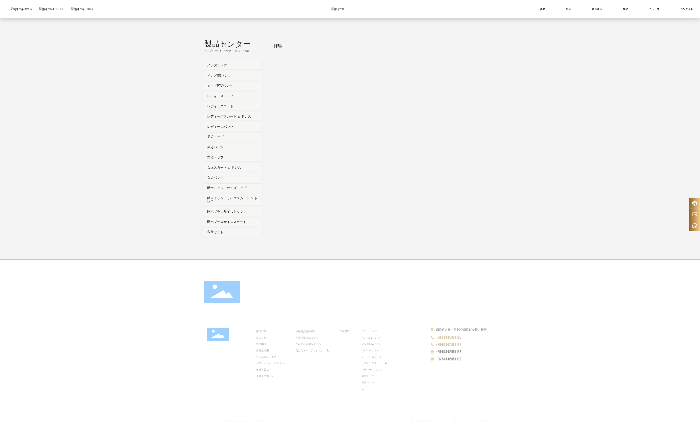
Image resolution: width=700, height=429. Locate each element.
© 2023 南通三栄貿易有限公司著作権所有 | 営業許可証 (236, 421)
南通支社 (484, 421)
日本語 (89, 9)
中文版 (28, 9)
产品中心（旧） (232, 50)
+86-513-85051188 (448, 337)
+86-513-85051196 (448, 344)
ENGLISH (58, 9)
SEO (493, 421)
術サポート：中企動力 (466, 421)
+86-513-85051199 (448, 359)
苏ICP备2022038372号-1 (424, 421)
